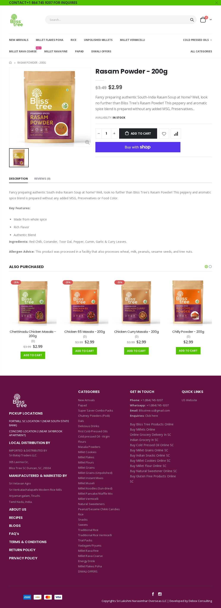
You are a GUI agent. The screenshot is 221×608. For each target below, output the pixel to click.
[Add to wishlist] (164, 133)
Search (192, 19)
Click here (151, 416)
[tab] (18, 179)
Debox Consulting (200, 601)
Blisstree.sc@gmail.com (154, 410)
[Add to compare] (176, 133)
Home (10, 63)
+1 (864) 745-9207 (152, 400)
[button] (206, 266)
